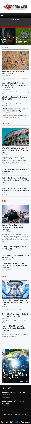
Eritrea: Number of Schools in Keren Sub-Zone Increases (13, 393)
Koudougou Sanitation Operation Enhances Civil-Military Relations (14, 248)
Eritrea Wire (15, 422)
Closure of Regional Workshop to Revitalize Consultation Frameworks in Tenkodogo (14, 227)
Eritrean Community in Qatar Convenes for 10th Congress (14, 402)
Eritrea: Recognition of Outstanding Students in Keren (8, 39)
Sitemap (24, 414)
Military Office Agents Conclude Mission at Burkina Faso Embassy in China (15, 315)
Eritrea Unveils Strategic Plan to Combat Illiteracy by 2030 (14, 98)
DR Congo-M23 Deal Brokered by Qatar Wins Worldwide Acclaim (15, 170)
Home (4, 414)
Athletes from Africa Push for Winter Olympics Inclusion (22, 39)
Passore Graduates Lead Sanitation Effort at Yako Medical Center (15, 256)
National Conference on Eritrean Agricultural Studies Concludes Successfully (15, 110)
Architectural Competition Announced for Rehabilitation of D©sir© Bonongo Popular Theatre (15, 302)
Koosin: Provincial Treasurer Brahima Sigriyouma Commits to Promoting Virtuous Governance (15, 265)
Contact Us (17, 414)
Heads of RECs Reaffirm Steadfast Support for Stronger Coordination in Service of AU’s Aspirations (15, 180)
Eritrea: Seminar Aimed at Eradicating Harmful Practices (13, 72)
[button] (28, 15)
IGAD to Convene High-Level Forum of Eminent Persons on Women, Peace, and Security (15, 150)
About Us (9, 414)
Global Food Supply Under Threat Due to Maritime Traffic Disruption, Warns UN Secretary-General (14, 85)
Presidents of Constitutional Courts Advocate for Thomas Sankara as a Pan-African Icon (14, 328)
